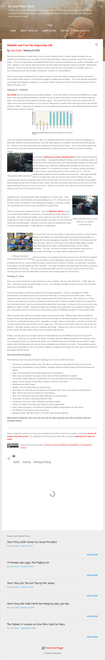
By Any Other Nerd (21, 6)
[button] (96, 45)
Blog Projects (82, 31)
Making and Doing (42, 462)
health (16, 462)
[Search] (101, 7)
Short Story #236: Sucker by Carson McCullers (32, 542)
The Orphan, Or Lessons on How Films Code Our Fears (36, 624)
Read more (92, 555)
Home (13, 31)
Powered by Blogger (54, 648)
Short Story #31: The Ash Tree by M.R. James (31, 583)
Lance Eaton (49, 31)
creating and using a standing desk (58, 157)
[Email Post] (13, 457)
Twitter (64, 31)
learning (26, 462)
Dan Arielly (12, 95)
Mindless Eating (56, 211)
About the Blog (29, 31)
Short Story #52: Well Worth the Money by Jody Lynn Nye (38, 604)
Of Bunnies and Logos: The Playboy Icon (28, 562)
